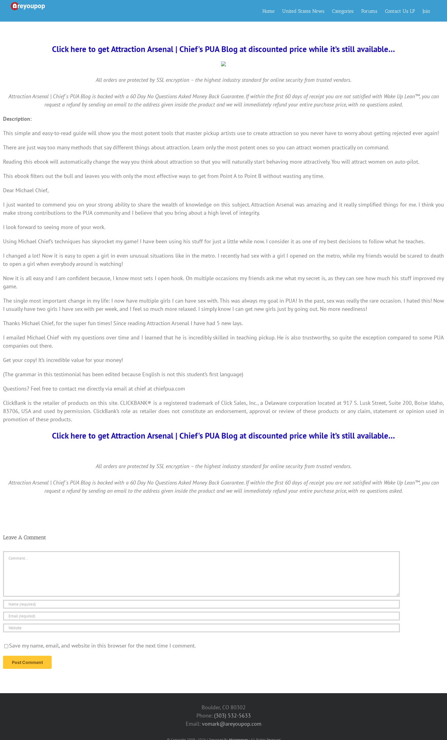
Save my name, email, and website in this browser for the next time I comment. (102, 645)
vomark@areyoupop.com (232, 723)
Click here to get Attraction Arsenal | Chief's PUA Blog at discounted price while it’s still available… (223, 49)
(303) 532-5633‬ (232, 715)
